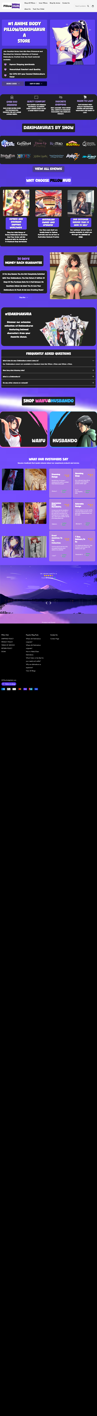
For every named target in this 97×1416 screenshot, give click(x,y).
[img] (48, 575)
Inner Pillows (43, 3)
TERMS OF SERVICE (8, 645)
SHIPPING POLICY (7, 639)
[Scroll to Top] (93, 1406)
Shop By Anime (55, 3)
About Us (27, 9)
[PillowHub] (11, 6)
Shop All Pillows (29, 3)
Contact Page (54, 639)
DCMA (3, 651)
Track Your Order (38, 9)
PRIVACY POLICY (7, 642)
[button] (93, 6)
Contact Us (66, 3)
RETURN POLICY (6, 648)
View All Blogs (30, 671)
